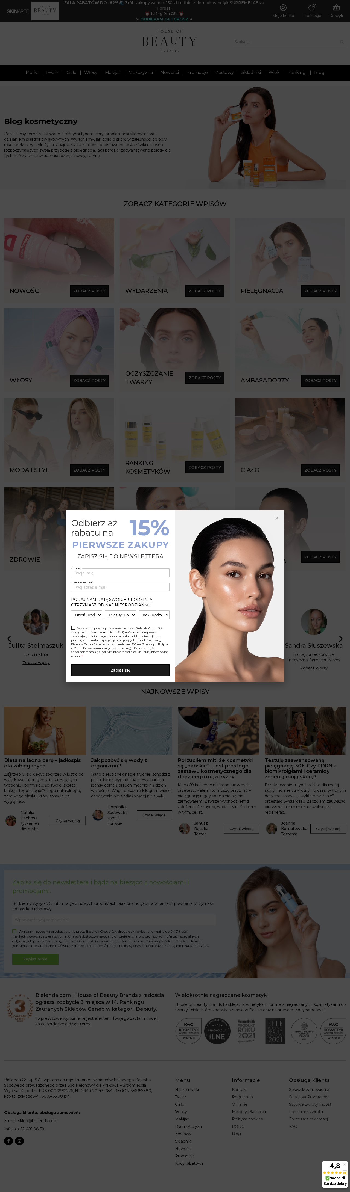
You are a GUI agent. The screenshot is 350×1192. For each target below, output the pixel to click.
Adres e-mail (84, 582)
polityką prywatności (115, 652)
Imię (77, 568)
